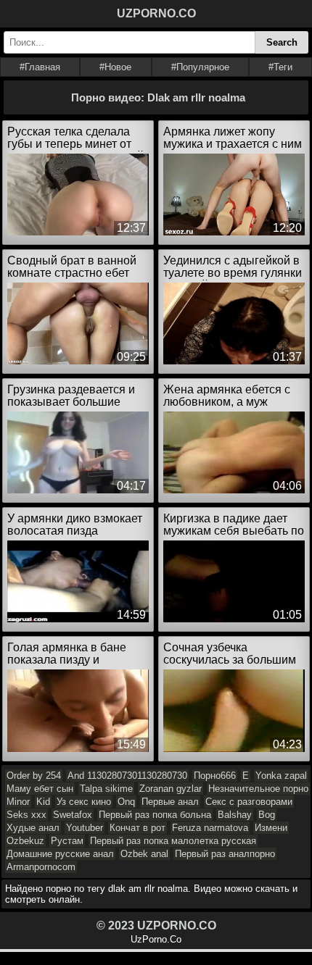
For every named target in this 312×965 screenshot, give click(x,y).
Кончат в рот (137, 827)
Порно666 (215, 775)
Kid (43, 801)
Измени (271, 827)
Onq (126, 801)
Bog (266, 814)
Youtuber (84, 827)
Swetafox (72, 814)
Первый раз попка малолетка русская (173, 840)
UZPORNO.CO (156, 13)
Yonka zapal (281, 775)
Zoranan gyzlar (170, 788)
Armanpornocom (41, 866)
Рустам (67, 840)
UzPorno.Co (156, 939)
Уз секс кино (84, 801)
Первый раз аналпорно (225, 853)
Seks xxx (26, 814)
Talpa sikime (106, 788)
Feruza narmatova (210, 827)
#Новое (115, 67)
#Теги (280, 67)
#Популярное (200, 67)
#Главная (40, 67)
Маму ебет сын (40, 788)
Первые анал (170, 801)
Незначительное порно (258, 788)
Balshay (235, 814)
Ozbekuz (25, 840)
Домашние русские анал (60, 853)
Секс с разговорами (248, 801)
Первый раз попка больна (155, 814)
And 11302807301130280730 (127, 775)
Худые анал (33, 827)
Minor (18, 801)
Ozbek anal (144, 853)
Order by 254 (34, 775)
